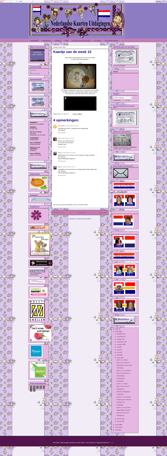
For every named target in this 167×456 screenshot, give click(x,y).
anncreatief (61, 126)
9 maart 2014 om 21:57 (68, 167)
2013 (117, 424)
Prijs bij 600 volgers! (111, 40)
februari (119, 418)
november (120, 336)
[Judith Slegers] (31, 72)
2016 (117, 329)
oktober (119, 339)
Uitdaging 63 (120, 389)
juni (118, 350)
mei (118, 352)
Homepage (81, 212)
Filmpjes (58, 40)
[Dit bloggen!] (75, 114)
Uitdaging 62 (120, 415)
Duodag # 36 (120, 378)
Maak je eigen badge (35, 73)
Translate (127, 100)
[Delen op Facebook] (79, 114)
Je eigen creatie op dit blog (81, 40)
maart (119, 357)
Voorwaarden (46, 40)
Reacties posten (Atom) (84, 218)
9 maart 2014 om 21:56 (68, 152)
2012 (117, 427)
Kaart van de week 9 (123, 412)
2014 (117, 331)
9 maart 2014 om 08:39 (71, 126)
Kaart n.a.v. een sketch (124, 407)
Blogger (111, 442)
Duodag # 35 (120, 402)
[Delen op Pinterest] (81, 114)
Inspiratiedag (120, 376)
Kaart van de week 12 (123, 373)
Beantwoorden (62, 132)
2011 (117, 430)
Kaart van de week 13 (123, 362)
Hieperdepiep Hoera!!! (123, 410)
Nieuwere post (58, 212)
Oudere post (103, 212)
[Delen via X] (77, 114)
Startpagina (34, 40)
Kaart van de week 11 (123, 386)
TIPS (66, 40)
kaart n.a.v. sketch (122, 360)
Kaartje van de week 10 (124, 399)
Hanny (60, 152)
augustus (120, 344)
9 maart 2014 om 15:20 (67, 138)
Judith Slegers (33, 70)
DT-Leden (97, 40)
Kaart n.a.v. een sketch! (124, 370)
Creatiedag (120, 368)
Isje (59, 138)
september (120, 342)
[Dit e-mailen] (74, 114)
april (118, 355)
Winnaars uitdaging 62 (123, 391)
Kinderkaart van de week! (124, 365)
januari (119, 421)
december (120, 334)
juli (118, 347)
